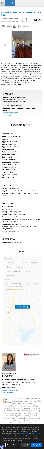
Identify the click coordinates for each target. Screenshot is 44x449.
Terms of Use (35, 434)
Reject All (26, 445)
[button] (2, 447)
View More (7, 115)
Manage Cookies (12, 445)
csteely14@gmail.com (10, 113)
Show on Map (23, 307)
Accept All (36, 445)
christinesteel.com (8, 392)
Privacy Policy (23, 434)
